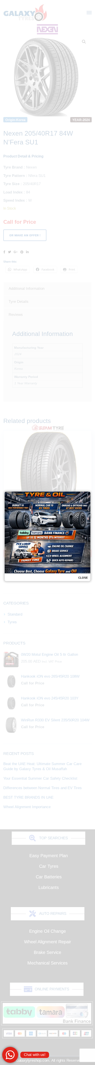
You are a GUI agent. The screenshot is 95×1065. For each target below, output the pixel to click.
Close (83, 577)
